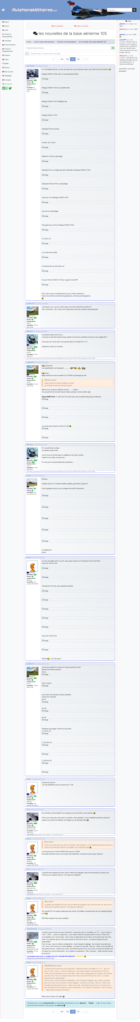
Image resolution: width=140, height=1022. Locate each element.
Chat (6, 30)
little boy (30, 331)
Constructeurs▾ (9, 45)
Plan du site (8, 72)
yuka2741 (122, 40)
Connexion (8, 84)
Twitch (91, 1003)
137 (78, 59)
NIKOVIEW (30, 834)
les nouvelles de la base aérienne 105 (92, 42)
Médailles (8, 76)
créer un (60, 1005)
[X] (10, 89)
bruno (29, 476)
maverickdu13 (32, 929)
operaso (122, 34)
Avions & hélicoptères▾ (7, 35)
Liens (6, 59)
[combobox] (119, 10)
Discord (83, 1003)
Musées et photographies (66, 42)
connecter (47, 1003)
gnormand (30, 66)
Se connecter (58, 26)
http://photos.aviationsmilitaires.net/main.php (40, 958)
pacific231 (30, 303)
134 (61, 59)
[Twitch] (6, 89)
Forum (6, 26)
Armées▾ (7, 41)
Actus (6, 22)
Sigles (6, 63)
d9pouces (122, 29)
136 (72, 59)
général (122, 24)
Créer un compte (82, 26)
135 (67, 59)
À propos (7, 80)
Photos (7, 67)
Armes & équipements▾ (7, 50)
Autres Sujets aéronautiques (44, 42)
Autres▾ (7, 55)
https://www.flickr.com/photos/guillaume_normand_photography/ (66, 296)
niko (28, 809)
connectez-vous (125, 69)
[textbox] (119, 10)
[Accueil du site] (3, 10)
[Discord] (3, 89)
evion (29, 557)
